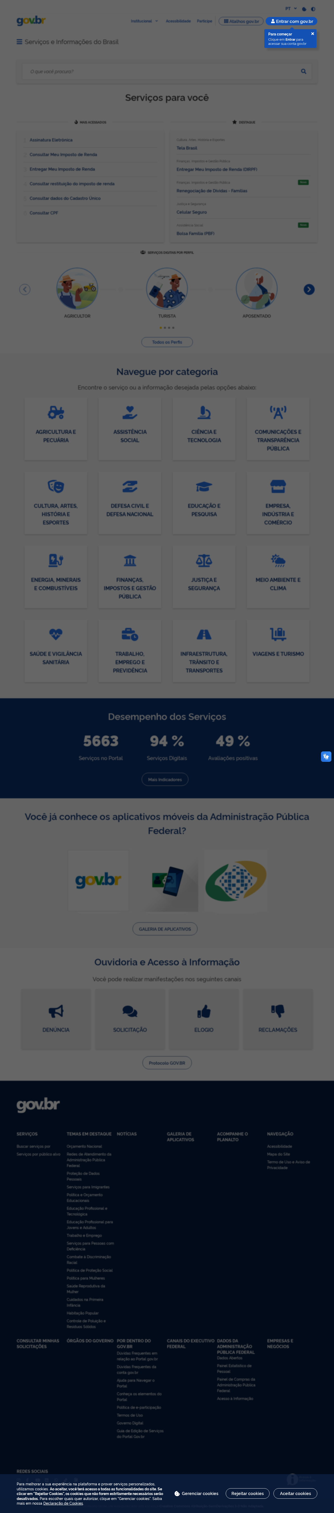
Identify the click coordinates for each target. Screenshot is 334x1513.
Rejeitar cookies (247, 1493)
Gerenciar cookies (200, 1493)
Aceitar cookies (295, 1493)
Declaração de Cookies (63, 1502)
